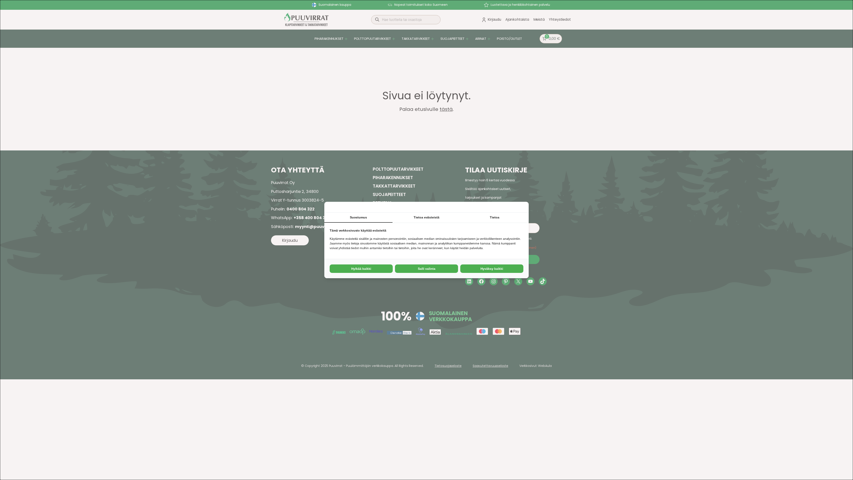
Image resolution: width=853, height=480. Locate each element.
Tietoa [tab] (494, 217)
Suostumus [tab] (358, 217)
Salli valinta (426, 268)
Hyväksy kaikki (491, 268)
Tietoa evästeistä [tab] (426, 217)
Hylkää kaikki (361, 268)
